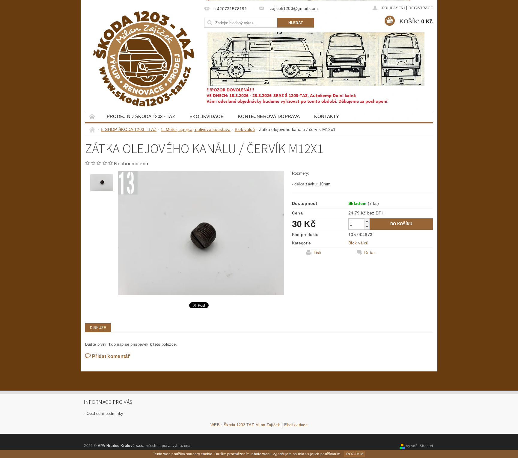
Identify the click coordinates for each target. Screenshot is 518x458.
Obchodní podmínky (105, 413)
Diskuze (98, 328)
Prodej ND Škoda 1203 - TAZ (141, 116)
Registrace (421, 8)
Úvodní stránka (92, 116)
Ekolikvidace (206, 116)
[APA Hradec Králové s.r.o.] (143, 58)
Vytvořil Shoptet (419, 446)
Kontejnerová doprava (269, 116)
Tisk (317, 252)
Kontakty (326, 116)
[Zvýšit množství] (367, 221)
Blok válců (358, 243)
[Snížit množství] (367, 226)
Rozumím (354, 454)
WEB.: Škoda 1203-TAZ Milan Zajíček (245, 425)
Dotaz (370, 252)
